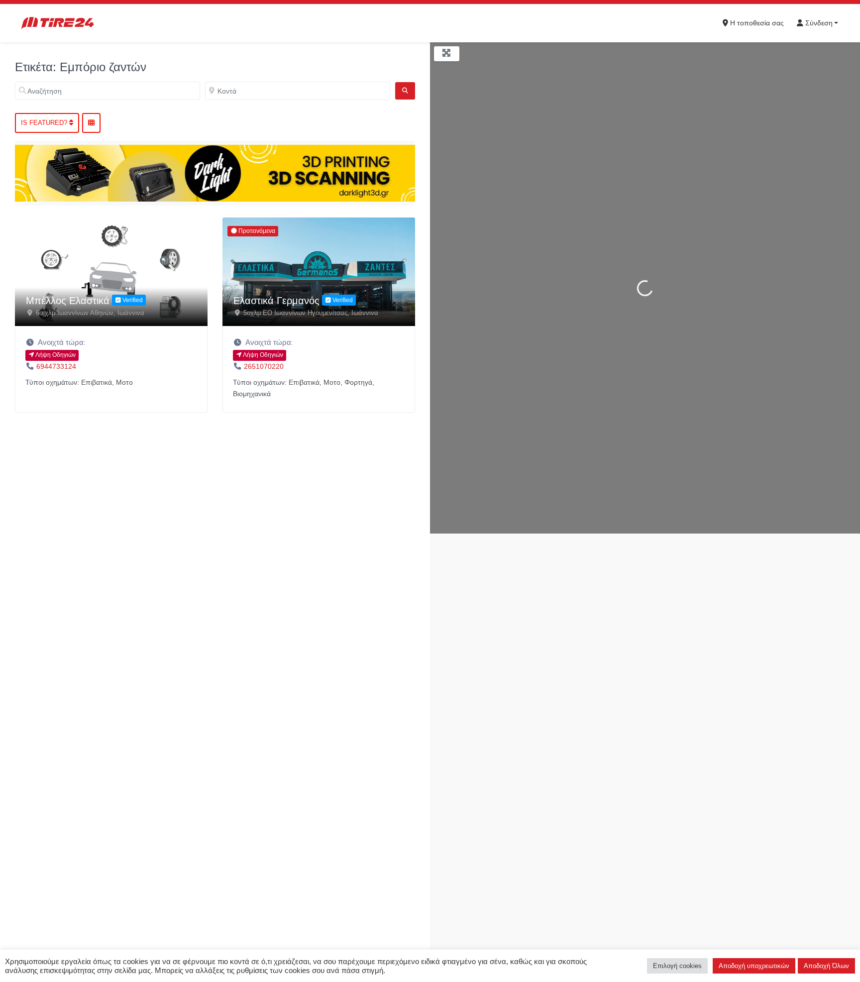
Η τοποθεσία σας (756, 23)
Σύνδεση (818, 23)
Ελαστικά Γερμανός (276, 300)
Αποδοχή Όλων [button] (826, 966)
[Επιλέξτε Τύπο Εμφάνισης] (91, 123)
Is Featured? (45, 122)
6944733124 (56, 366)
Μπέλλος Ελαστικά (67, 300)
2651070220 (264, 366)
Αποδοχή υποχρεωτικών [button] (754, 966)
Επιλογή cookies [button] (677, 966)
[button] (111, 342)
